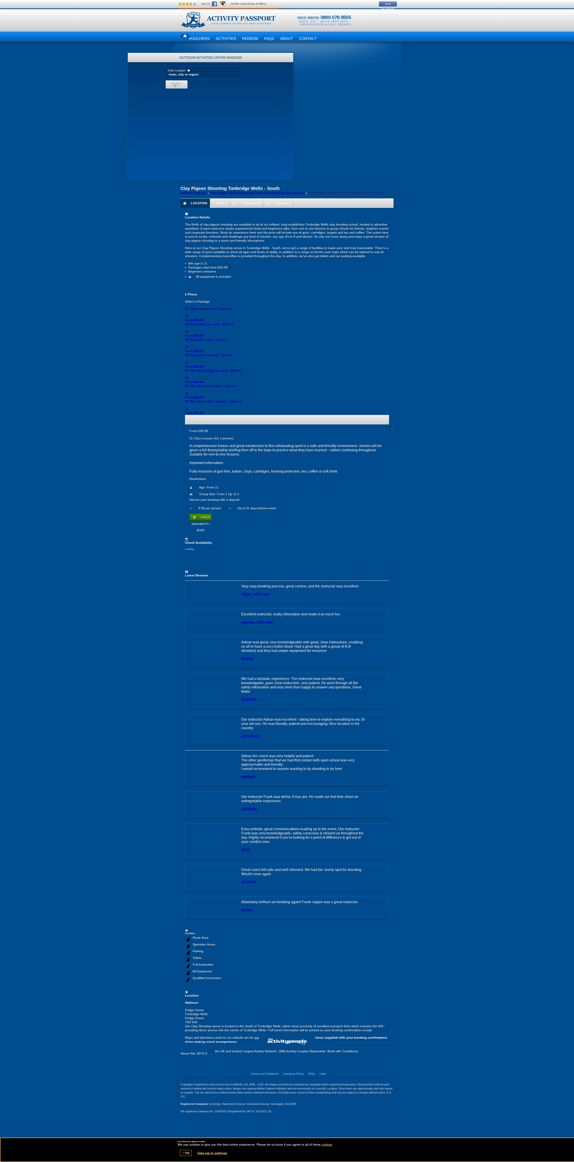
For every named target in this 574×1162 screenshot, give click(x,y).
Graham (249, 699)
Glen (245, 850)
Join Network (388, 4)
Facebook (214, 4)
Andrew (248, 882)
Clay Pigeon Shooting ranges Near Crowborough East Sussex (257, 193)
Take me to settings (212, 1153)
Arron (246, 910)
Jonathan (250, 736)
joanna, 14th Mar (257, 622)
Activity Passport (193, 193)
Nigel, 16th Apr (255, 594)
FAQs (311, 1073)
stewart (248, 777)
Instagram (223, 4)
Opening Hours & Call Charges (326, 24)
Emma (247, 659)
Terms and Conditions (265, 1073)
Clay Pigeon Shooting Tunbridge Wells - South (228, 20)
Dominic (249, 809)
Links (323, 1073)
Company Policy (293, 1073)
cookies (327, 1144)
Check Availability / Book (200, 518)
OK (186, 1153)
